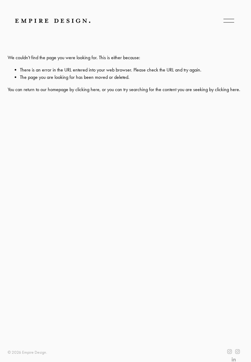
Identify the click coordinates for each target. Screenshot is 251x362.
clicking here (87, 89)
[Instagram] (229, 351)
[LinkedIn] (233, 359)
